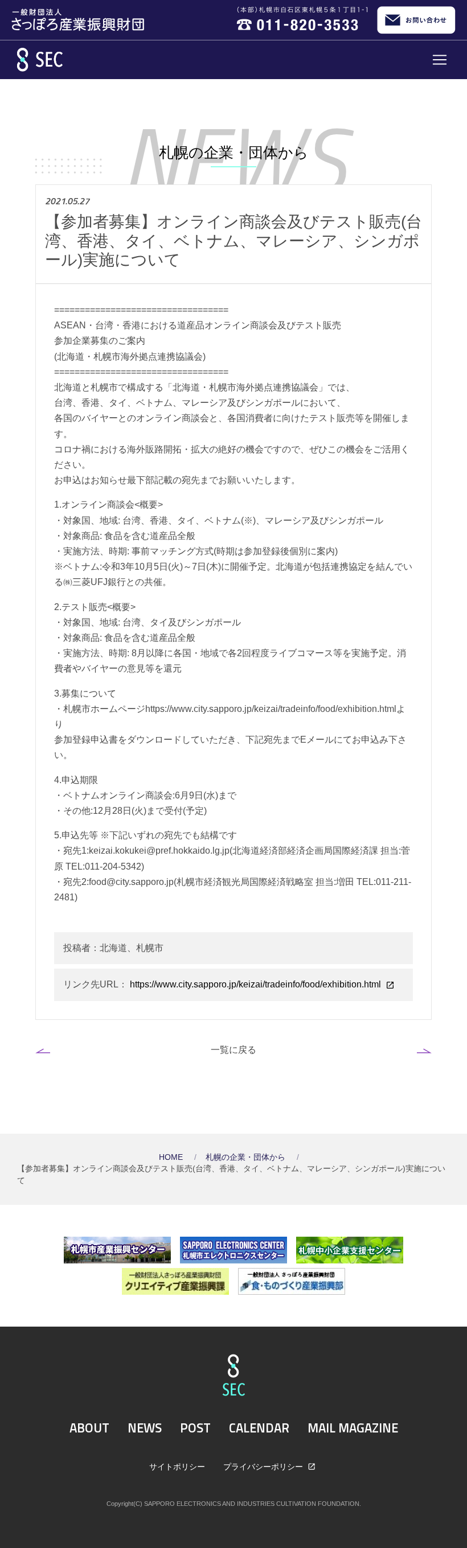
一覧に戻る (233, 1049)
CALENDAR (259, 1428)
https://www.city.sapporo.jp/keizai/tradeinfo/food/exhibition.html (255, 984)
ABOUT (89, 1428)
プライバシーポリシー (264, 1466)
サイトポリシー (177, 1466)
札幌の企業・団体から (247, 1157)
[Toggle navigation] (440, 59)
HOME (172, 1157)
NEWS (145, 1428)
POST (195, 1428)
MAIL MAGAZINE (353, 1428)
